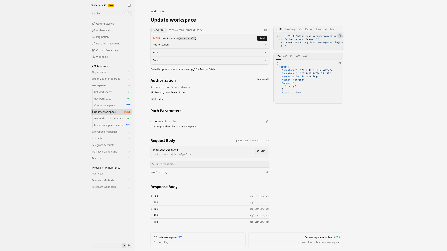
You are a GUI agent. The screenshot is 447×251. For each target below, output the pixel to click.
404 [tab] (305, 56)
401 (156, 208)
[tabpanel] (308, 41)
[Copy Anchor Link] (179, 80)
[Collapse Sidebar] (129, 5)
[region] (308, 41)
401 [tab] (292, 56)
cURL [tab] (279, 29)
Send (262, 38)
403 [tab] (298, 56)
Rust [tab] (332, 29)
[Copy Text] (340, 35)
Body (156, 60)
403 (156, 215)
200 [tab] (278, 56)
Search (112, 13)
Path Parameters (166, 110)
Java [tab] (318, 29)
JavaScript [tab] (290, 29)
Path (155, 52)
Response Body (164, 186)
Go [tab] (300, 29)
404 (156, 221)
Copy (263, 150)
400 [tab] (285, 56)
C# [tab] (325, 29)
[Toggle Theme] (126, 245)
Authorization (161, 44)
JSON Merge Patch (204, 69)
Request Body (163, 140)
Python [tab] (309, 29)
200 (156, 196)
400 (156, 202)
